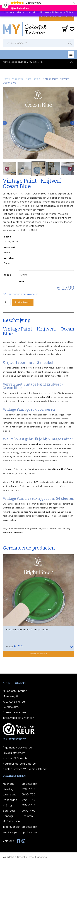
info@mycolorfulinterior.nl (19, 717)
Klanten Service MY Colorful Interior (25, 769)
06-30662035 (11, 707)
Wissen (22, 281)
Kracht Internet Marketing (32, 856)
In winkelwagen (22, 302)
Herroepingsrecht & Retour (20, 763)
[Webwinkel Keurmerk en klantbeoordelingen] (19, 729)
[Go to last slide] (5, 123)
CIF (48, 397)
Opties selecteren (38, 653)
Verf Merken (33, 78)
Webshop (17, 78)
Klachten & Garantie (15, 758)
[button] (20, 294)
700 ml (14, 241)
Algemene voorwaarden (18, 747)
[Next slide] (72, 123)
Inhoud (7, 274)
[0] (64, 30)
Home (6, 78)
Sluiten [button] (69, 12)
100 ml (7, 241)
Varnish (10, 473)
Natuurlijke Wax (61, 469)
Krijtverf (8, 252)
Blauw (7, 263)
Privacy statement (14, 753)
